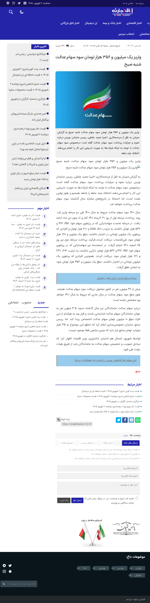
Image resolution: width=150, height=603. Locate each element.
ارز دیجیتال (91, 23)
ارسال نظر (77, 500)
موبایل (138, 575)
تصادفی (13, 302)
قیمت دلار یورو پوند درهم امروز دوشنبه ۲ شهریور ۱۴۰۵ (116, 406)
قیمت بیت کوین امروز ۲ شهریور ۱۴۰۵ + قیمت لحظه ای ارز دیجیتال (110, 391)
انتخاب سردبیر (126, 34)
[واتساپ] (137, 420)
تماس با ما (128, 3)
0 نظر (72, 46)
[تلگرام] (8, 3)
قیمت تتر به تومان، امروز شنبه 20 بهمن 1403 (25, 217)
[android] (10, 571)
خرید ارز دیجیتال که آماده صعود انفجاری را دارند (27, 235)
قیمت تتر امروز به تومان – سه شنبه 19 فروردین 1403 (25, 226)
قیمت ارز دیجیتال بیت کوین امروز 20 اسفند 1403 (26, 257)
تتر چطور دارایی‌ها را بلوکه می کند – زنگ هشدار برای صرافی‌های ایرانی (25, 268)
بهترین (102, 568)
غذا (85, 568)
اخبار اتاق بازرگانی (69, 23)
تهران (138, 568)
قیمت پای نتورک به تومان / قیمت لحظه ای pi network (26, 288)
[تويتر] (19, 3)
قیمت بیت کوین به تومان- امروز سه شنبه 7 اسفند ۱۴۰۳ (26, 279)
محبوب (26, 302)
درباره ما (140, 3)
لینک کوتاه (65, 419)
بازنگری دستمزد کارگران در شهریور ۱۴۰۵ (123, 401)
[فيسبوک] (125, 420)
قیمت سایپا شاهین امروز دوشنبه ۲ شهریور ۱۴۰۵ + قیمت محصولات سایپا (108, 396)
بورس (125, 435)
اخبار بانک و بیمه (112, 23)
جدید (41, 302)
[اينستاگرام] (14, 3)
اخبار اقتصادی (134, 23)
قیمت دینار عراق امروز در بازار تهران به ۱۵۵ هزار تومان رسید (114, 411)
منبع (137, 371)
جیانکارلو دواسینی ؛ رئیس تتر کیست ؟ (29, 312)
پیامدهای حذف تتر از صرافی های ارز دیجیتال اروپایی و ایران (26, 246)
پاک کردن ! (64, 500)
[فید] (25, 3)
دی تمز (129, 599)
